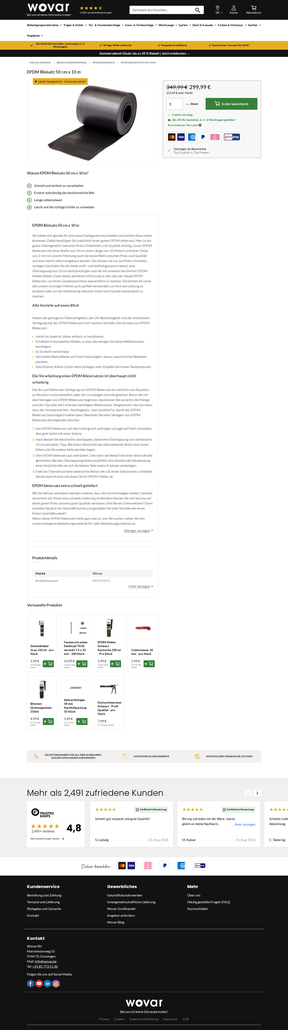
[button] (200, 125)
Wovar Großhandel (121, 909)
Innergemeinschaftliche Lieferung (131, 902)
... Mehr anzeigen (243, 824)
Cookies (119, 1019)
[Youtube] (39, 983)
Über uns (194, 895)
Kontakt (33, 915)
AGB (186, 1019)
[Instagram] (56, 983)
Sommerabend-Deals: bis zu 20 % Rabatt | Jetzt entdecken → (145, 53)
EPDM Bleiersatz (104, 62)
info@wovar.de (46, 961)
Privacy (104, 1019)
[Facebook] (31, 983)
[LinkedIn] (48, 983)
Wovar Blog (115, 922)
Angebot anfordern (121, 915)
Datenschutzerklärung (144, 1019)
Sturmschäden (197, 909)
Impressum (170, 1019)
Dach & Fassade (40, 62)
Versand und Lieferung (43, 902)
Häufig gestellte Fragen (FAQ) (208, 902)
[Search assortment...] (198, 10)
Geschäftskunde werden (124, 895)
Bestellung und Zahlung (44, 895)
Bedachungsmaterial (72, 62)
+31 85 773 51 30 (45, 966)
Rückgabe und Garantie (44, 909)
